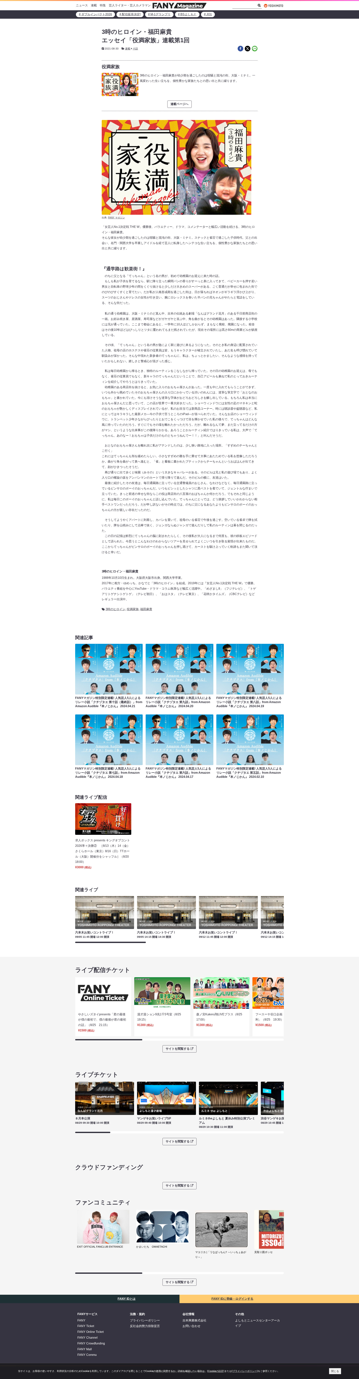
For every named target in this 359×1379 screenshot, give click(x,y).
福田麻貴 (146, 609)
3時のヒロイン (115, 609)
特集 (103, 5)
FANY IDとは (127, 1298)
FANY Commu (87, 1354)
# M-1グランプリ (159, 14)
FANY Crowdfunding (91, 1343)
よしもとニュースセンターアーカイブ (257, 1323)
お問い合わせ (191, 1326)
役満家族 (133, 609)
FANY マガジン (116, 217)
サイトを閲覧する (178, 1048)
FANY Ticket (85, 1326)
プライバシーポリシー (145, 1320)
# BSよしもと (187, 14)
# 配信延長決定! (130, 14)
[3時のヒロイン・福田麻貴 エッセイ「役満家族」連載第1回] (240, 48)
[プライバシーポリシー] (245, 1370)
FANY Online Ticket (90, 1331)
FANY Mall (84, 1349)
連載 (94, 5)
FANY (81, 1320)
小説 (135, 48)
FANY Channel (87, 1337)
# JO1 (208, 14)
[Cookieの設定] (215, 1370)
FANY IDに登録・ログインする (232, 1298)
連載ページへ (179, 104)
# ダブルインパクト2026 (95, 14)
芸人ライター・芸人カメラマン (130, 5)
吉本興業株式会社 (194, 1320)
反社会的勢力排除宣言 (145, 1326)
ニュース (82, 5)
